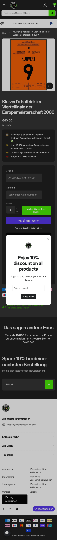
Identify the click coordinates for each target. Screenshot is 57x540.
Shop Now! (28, 296)
